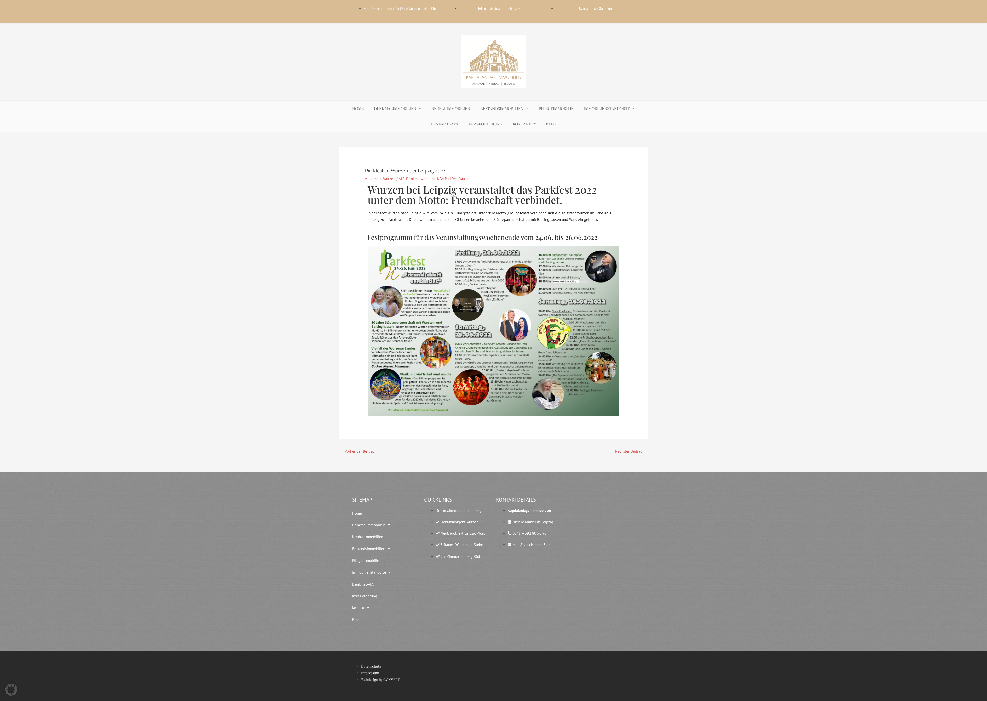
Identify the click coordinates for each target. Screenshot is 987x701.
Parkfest (451, 178)
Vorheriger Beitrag (357, 451)
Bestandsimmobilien (501, 108)
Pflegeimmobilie (555, 108)
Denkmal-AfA (444, 123)
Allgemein (373, 178)
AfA (402, 178)
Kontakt (522, 123)
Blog (551, 123)
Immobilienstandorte (607, 108)
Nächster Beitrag (631, 451)
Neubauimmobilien (450, 108)
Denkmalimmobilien (395, 108)
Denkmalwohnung (421, 178)
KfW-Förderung (485, 123)
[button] (11, 689)
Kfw (440, 178)
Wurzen (389, 178)
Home (358, 108)
